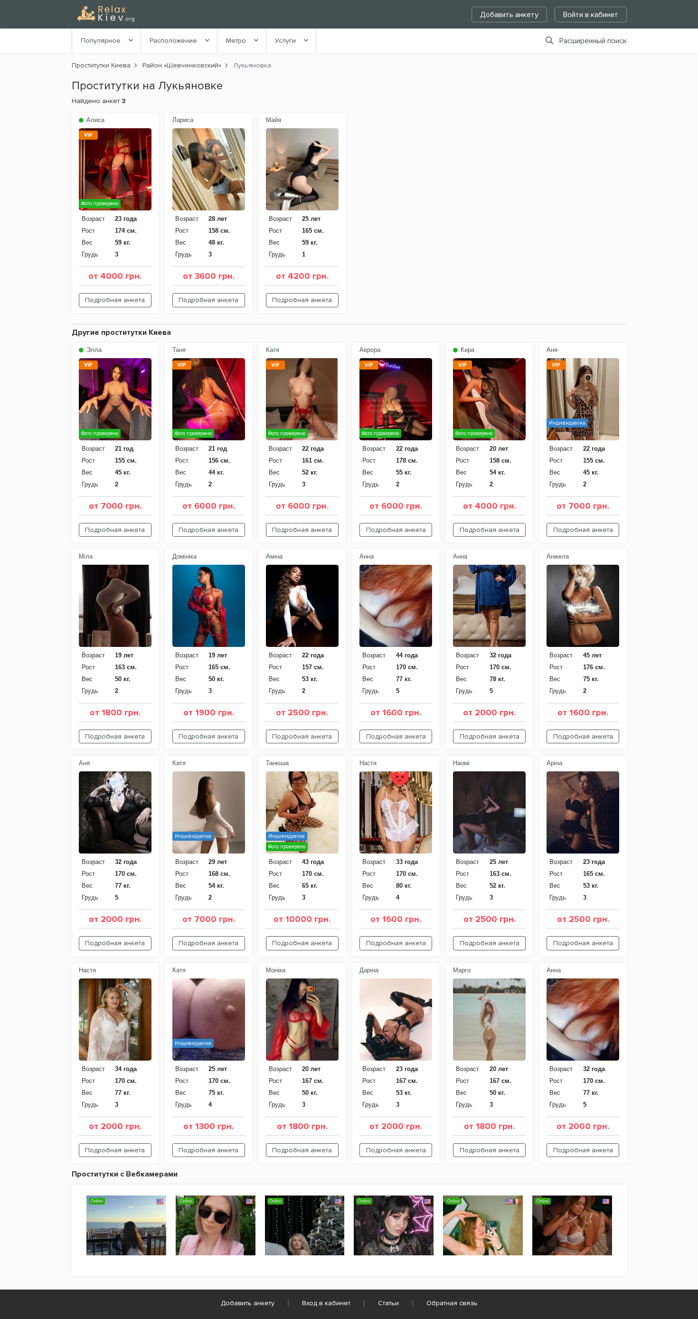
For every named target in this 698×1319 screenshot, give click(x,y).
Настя (368, 763)
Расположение (173, 41)
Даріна (368, 970)
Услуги (285, 41)
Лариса (182, 119)
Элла (93, 349)
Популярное (101, 41)
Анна (366, 556)
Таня (179, 349)
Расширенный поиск (593, 41)
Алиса (94, 119)
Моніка (275, 970)
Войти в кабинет (590, 14)
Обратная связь (452, 1303)
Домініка (184, 556)
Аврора (369, 349)
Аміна (274, 556)
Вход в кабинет (326, 1303)
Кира (466, 349)
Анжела (558, 556)
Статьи (388, 1303)
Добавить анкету (509, 14)
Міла (86, 556)
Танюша (277, 763)
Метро (236, 41)
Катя (272, 349)
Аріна (554, 763)
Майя (273, 119)
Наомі (461, 763)
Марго (462, 970)
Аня (552, 349)
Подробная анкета (115, 300)
